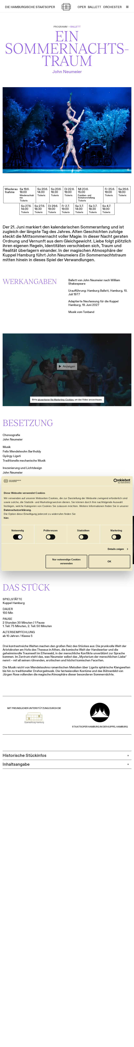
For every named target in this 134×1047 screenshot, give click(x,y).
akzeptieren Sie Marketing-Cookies (56, 399)
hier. (6, 517)
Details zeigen (116, 549)
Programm (60, 27)
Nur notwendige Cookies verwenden (66, 561)
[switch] (50, 537)
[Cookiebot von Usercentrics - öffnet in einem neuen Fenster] (116, 481)
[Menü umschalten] (127, 7)
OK (109, 561)
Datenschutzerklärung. (18, 510)
